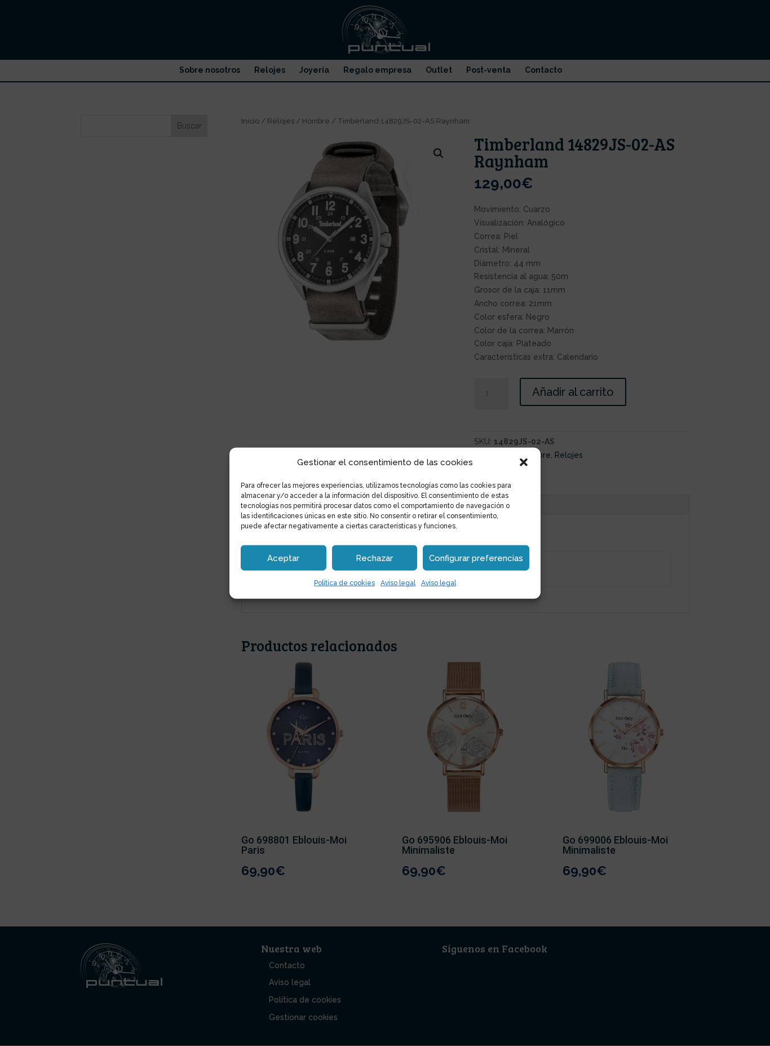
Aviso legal (397, 583)
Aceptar (283, 558)
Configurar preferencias (476, 558)
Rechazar (374, 558)
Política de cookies (344, 583)
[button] (523, 462)
